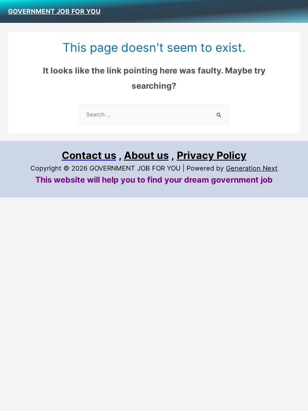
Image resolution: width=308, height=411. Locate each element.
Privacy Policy (212, 155)
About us (146, 155)
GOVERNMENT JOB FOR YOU (54, 11)
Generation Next (252, 168)
